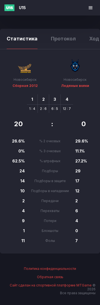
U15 (22, 7)
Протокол (63, 39)
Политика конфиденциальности (50, 269)
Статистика (22, 39)
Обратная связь (50, 277)
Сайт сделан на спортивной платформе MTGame (51, 285)
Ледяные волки (75, 86)
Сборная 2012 (25, 86)
